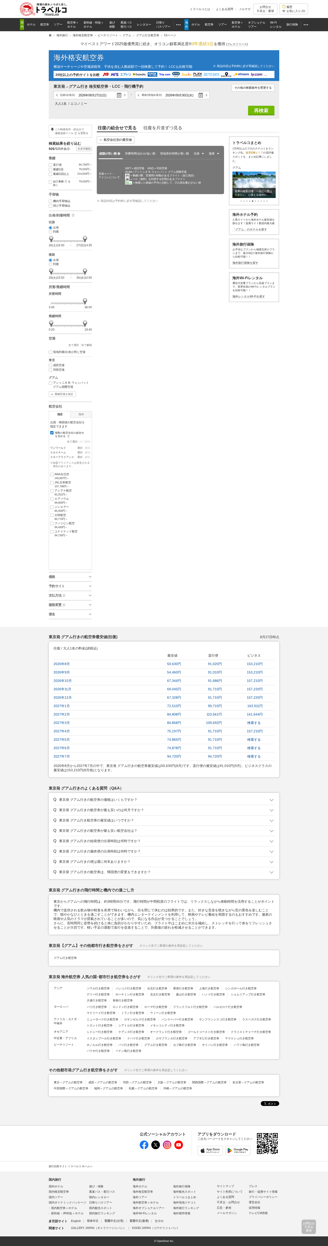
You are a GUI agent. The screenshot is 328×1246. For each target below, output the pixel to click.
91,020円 (215, 664)
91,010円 (215, 672)
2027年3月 (62, 723)
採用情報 (254, 1207)
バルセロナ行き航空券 (227, 1007)
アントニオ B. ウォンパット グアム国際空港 (71, 385)
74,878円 (174, 748)
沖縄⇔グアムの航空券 (177, 1088)
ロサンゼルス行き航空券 (140, 1019)
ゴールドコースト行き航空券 (206, 1032)
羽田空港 (59, 369)
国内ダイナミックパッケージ (67, 1202)
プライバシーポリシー (263, 1197)
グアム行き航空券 (65, 958)
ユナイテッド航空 (66, 533)
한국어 (159, 1221)
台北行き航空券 (157, 988)
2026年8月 (62, 664)
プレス (253, 1186)
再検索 (261, 110)
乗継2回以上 (72, 174)
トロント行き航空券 (100, 1025)
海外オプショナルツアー (148, 1208)
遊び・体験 (96, 1186)
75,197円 (174, 731)
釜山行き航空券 (186, 994)
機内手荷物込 (61, 201)
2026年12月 (63, 697)
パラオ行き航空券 (98, 1051)
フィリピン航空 (65, 525)
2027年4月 (62, 731)
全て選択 (73, 345)
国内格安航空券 (59, 1191)
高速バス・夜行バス (102, 1191)
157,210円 (255, 681)
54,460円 (174, 672)
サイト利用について (230, 1191)
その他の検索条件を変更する (253, 87)
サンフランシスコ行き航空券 (218, 1019)
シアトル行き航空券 (131, 1025)
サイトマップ (225, 1186)
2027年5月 (62, 739)
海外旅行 (139, 1179)
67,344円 (174, 681)
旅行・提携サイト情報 (263, 1191)
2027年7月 (62, 756)
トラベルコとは (200, 9)
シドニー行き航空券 (100, 1032)
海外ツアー (140, 1197)
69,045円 (174, 689)
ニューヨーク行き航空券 (102, 1019)
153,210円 (255, 664)
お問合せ (265, 8)
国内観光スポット (100, 1208)
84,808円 (174, 714)
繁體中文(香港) (139, 1221)
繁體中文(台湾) (114, 1221)
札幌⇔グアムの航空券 (143, 1088)
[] (237, 44)
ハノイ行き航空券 (213, 994)
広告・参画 (224, 1207)
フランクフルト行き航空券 (190, 1007)
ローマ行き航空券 (155, 1007)
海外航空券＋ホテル (146, 1202)
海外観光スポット (184, 1191)
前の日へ (57, 95)
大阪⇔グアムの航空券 (172, 1082)
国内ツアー (56, 1197)
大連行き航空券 (97, 1000)
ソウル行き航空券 (98, 988)
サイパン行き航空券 (215, 1045)
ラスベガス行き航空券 (256, 1019)
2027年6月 (62, 748)
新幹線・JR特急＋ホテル (67, 1213)
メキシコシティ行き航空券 (167, 1025)
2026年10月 (63, 681)
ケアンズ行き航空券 (131, 1032)
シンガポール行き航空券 (241, 988)
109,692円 (214, 723)
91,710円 (215, 689)
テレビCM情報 (258, 1213)
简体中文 (92, 1221)
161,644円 (255, 714)
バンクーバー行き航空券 (177, 1019)
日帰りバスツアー (100, 1202)
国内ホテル (56, 1186)
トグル (164, 800)
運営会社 (254, 1202)
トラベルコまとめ (184, 1197)
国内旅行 (55, 1179)
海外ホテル (140, 1186)
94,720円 (174, 756)
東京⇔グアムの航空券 (68, 1082)
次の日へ (124, 95)
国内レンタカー (99, 1197)
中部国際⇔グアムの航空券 (71, 1088)
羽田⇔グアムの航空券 (137, 1082)
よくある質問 (224, 9)
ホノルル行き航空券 (100, 1045)
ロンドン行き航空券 (126, 1007)
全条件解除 (84, 148)
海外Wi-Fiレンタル (145, 1213)
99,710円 (215, 706)
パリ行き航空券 (97, 1007)
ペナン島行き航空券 (128, 1051)
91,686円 (215, 681)
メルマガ (244, 9)
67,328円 (174, 697)
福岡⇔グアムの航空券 (108, 1088)
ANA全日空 (62, 476)
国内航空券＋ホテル (64, 1208)
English (76, 1221)
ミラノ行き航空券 (132, 1013)
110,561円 (214, 714)
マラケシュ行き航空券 (239, 1038)
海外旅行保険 (181, 1186)
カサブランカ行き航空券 (172, 1038)
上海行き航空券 (209, 988)
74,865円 (174, 739)
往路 (67, 94)
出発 (56, 227)
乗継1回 (72, 169)
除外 (81, 414)
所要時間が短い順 (140, 153)
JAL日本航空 (63, 484)
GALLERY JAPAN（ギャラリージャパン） (98, 1228)
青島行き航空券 (123, 1000)
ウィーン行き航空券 (163, 1013)
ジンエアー (62, 508)
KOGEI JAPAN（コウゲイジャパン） (156, 1228)
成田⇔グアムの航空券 (102, 1082)
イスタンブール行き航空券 (104, 1038)
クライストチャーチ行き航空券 (251, 1032)
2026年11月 (62, 689)
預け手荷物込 (61, 205)
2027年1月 (62, 706)
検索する (254, 723)
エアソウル (62, 500)
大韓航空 (61, 516)
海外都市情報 (181, 1213)
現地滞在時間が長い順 (174, 153)
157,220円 (255, 689)
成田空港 (59, 365)
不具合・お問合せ (228, 1202)
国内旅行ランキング (102, 1213)
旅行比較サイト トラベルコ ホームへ (70, 1166)
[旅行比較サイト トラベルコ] (50, 35)
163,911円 (255, 706)
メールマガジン (227, 1213)
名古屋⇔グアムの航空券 (248, 1082)
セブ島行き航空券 (184, 1045)
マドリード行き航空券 (101, 1013)
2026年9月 (62, 672)
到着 (56, 231)
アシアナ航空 (63, 492)
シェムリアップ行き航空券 (248, 994)
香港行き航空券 (183, 988)
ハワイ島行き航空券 (247, 1045)
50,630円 (174, 664)
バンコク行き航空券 (128, 988)
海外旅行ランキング (186, 1208)
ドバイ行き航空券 (138, 1038)
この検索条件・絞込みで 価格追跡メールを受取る (71, 131)
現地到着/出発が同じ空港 (69, 352)
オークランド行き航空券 (166, 1032)
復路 (152, 94)
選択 (80, 447)
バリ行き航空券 (128, 1045)
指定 (60, 414)
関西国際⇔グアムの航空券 (209, 1082)
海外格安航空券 (79, 58)
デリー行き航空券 (98, 994)
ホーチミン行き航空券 (129, 994)
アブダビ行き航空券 (206, 1038)
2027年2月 (62, 714)
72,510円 (174, 706)
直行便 (72, 165)
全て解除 (86, 345)
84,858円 (174, 723)
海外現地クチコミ (184, 1202)
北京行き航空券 (160, 994)
